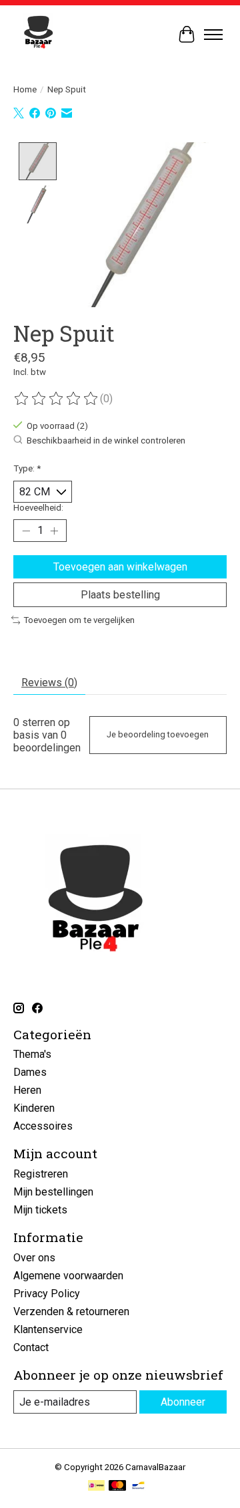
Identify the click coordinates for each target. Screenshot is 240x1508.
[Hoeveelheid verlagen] (26, 530)
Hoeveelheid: (38, 508)
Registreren (40, 1174)
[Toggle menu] (213, 34)
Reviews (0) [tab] (49, 682)
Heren (27, 1090)
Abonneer (183, 1402)
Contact (31, 1347)
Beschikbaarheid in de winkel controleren (106, 440)
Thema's (32, 1054)
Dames (30, 1072)
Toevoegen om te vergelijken (79, 620)
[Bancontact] (138, 1486)
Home (25, 89)
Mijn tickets (40, 1209)
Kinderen (34, 1108)
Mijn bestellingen (53, 1192)
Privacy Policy (46, 1293)
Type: (27, 468)
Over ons (34, 1257)
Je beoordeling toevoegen (158, 734)
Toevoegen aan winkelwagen (120, 567)
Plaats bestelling (120, 594)
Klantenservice (48, 1329)
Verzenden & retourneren (71, 1311)
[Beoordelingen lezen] (56, 399)
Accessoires (43, 1126)
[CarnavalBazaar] (38, 34)
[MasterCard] (117, 1486)
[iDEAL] (96, 1486)
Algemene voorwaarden (68, 1275)
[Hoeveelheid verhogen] (54, 530)
